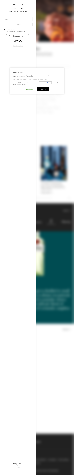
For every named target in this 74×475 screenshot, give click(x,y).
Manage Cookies (29, 89)
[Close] (61, 70)
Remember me (10, 30)
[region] (36, 81)
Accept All (42, 89)
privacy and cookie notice (45, 82)
